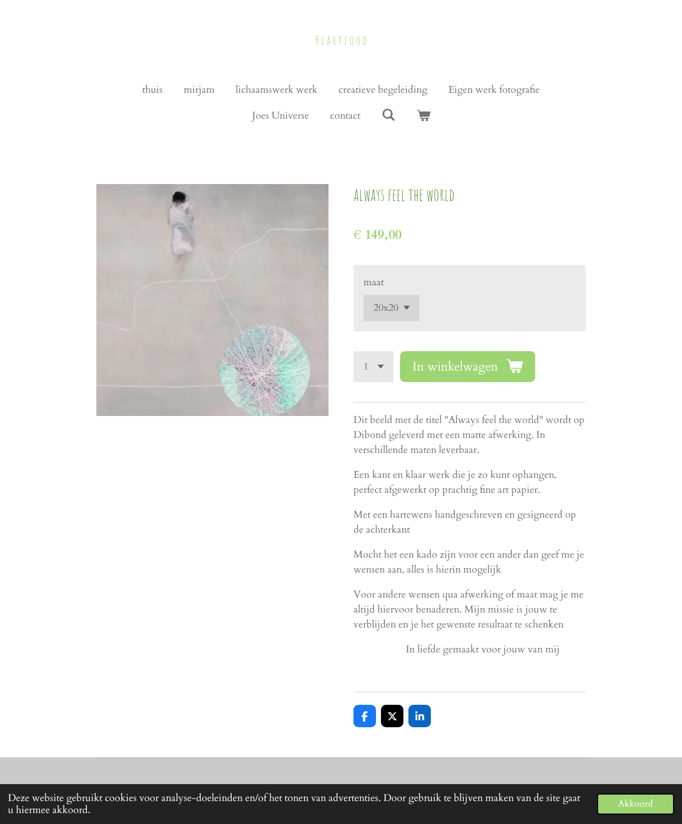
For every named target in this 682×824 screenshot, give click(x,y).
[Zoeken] (388, 115)
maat (373, 282)
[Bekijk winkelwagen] (423, 115)
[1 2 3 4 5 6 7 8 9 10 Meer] (373, 367)
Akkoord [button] (635, 804)
